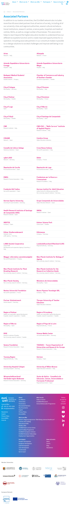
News (48, 441)
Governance (22, 404)
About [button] (14, 2)
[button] (66, 4)
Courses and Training (25, 421)
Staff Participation (24, 445)
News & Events (50, 439)
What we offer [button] (35, 2)
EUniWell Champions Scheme (27, 432)
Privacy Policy (5, 416)
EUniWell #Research (42, 401)
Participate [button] (47, 2)
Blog (47, 445)
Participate (22, 439)
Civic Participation (24, 447)
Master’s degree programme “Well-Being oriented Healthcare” (37, 419)
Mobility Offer (22, 425)
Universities (22, 401)
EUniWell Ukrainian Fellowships (27, 434)
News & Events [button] (58, 2)
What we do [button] (23, 2)
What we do (40, 397)
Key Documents (23, 408)
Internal (3, 420)
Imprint (3, 414)
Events (48, 443)
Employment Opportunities (26, 436)
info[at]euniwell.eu (9, 408)
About (9, 12)
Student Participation (25, 441)
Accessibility (4, 418)
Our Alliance (22, 399)
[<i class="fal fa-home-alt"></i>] (4, 12)
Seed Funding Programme (26, 430)
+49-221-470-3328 (9, 406)
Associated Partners (24, 406)
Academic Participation (25, 443)
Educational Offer (24, 423)
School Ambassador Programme (45, 404)
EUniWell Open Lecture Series (27, 428)
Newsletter (4, 412)
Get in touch (22, 452)
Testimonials (22, 450)
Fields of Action (40, 399)
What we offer (23, 417)
